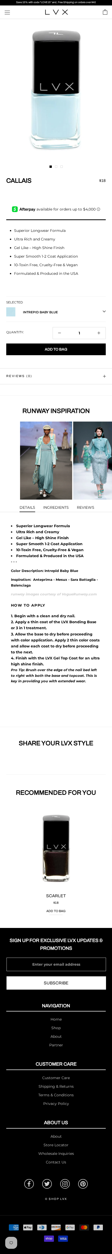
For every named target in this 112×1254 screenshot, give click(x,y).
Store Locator (56, 1145)
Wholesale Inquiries (56, 1153)
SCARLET (56, 896)
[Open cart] (105, 12)
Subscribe (56, 983)
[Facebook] (29, 1184)
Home (56, 1019)
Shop (56, 1028)
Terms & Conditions (56, 1095)
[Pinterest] (83, 1184)
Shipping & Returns (56, 1086)
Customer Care (56, 1077)
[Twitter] (47, 1184)
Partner (56, 1045)
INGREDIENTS (56, 507)
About (56, 1036)
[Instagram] (65, 1184)
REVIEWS (85, 507)
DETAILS (27, 507)
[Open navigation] (7, 12)
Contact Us (56, 1162)
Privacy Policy (56, 1103)
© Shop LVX (56, 1198)
